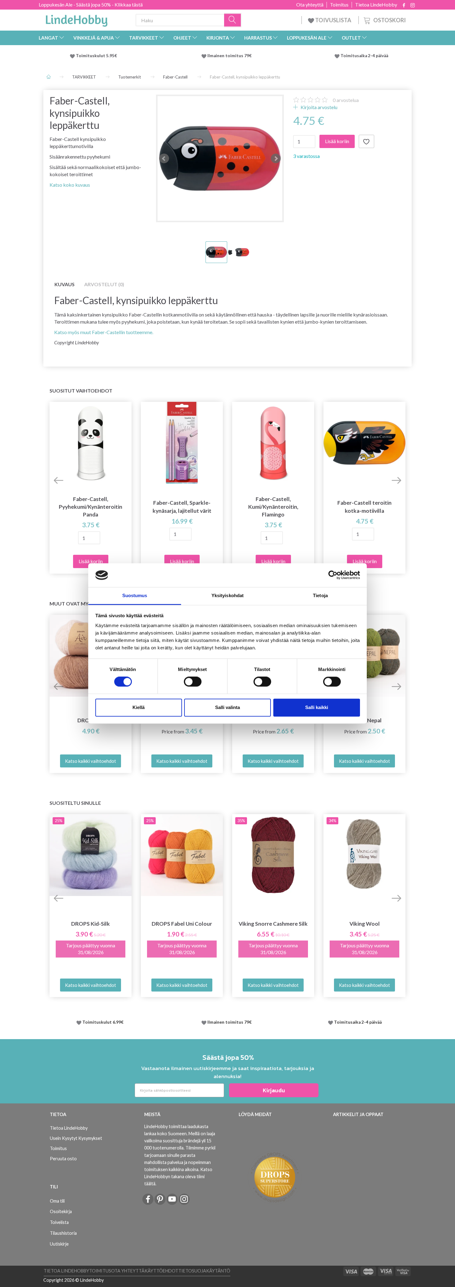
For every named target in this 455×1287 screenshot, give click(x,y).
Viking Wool (364, 923)
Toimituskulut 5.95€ (96, 55)
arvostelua (346, 100)
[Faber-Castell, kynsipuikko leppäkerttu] (220, 158)
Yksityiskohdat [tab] (227, 595)
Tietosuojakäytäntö (204, 1270)
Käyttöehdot (161, 1270)
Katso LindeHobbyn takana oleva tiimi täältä (178, 1176)
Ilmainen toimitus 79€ (230, 55)
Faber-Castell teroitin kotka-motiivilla (364, 506)
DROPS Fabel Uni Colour (182, 923)
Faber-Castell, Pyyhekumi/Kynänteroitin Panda (90, 507)
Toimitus (339, 4)
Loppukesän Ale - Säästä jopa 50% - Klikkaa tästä (91, 4)
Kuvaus (64, 284)
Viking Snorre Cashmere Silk (273, 923)
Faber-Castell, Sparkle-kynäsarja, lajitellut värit (182, 506)
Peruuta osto (63, 1158)
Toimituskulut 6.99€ (103, 1022)
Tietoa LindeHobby (376, 4)
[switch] (193, 682)
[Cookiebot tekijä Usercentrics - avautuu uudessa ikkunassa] (333, 575)
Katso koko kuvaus (70, 185)
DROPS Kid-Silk (90, 923)
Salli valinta (227, 707)
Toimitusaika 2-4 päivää (364, 55)
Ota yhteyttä (309, 4)
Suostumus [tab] (134, 595)
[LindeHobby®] (76, 19)
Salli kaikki (316, 707)
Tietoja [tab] (320, 595)
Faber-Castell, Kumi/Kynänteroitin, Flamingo (273, 507)
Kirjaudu (274, 1090)
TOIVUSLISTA (333, 20)
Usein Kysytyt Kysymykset (76, 1138)
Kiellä (138, 707)
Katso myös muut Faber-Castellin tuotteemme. (103, 332)
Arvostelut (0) (104, 284)
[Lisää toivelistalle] (366, 141)
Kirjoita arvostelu (318, 107)
